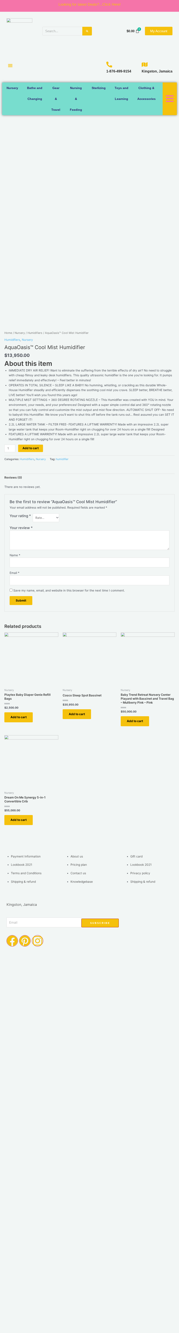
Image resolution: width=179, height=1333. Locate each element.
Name (15, 555)
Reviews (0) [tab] (13, 477)
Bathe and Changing (34, 93)
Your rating (20, 516)
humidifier (62, 459)
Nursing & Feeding (76, 98)
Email (14, 573)
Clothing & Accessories (146, 93)
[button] (10, 65)
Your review (21, 528)
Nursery (12, 88)
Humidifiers (35, 333)
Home (8, 333)
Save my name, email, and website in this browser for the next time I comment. (69, 590)
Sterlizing (99, 88)
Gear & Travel (55, 98)
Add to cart (30, 448)
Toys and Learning (121, 93)
